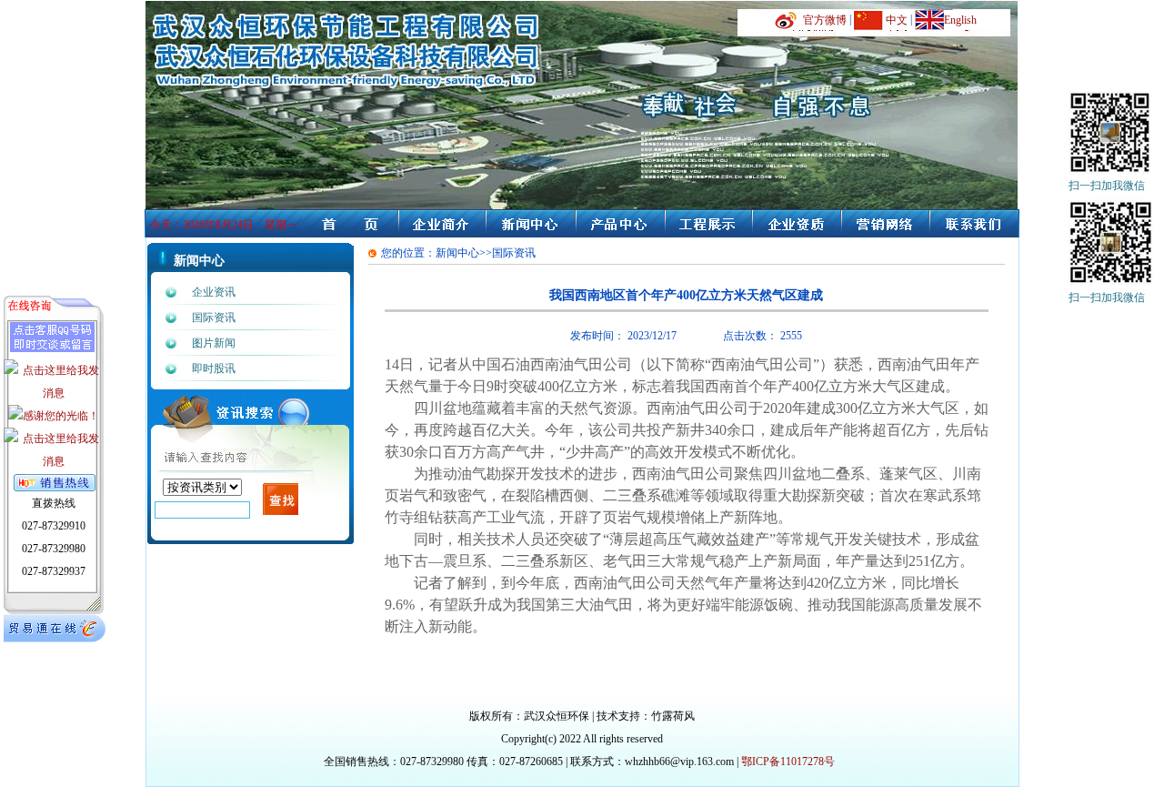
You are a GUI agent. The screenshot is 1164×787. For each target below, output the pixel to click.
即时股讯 (214, 368)
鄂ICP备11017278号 (788, 761)
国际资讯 (214, 317)
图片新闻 (214, 343)
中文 (897, 20)
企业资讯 (214, 292)
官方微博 (825, 20)
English (960, 20)
